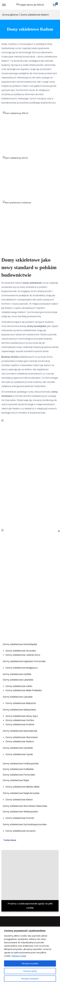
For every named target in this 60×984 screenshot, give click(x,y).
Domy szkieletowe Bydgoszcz (22, 667)
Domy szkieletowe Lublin (19, 686)
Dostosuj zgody (30, 971)
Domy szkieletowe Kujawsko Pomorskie (24, 661)
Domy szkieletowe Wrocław (21, 650)
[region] (30, 955)
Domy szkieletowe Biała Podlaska (24, 690)
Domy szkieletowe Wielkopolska (20, 811)
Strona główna (10, 14)
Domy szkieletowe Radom (20, 741)
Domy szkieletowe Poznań (20, 818)
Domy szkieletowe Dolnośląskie (20, 644)
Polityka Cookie (19, 956)
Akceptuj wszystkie (30, 963)
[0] (54, 5)
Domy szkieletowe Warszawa (22, 737)
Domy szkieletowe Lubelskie (18, 679)
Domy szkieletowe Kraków (20, 724)
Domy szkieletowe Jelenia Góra (23, 655)
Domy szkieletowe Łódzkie (17, 674)
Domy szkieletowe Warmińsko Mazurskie (25, 806)
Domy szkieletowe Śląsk (16, 780)
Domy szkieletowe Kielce (19, 799)
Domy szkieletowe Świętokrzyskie (21, 793)
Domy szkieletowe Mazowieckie (20, 730)
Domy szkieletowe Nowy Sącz (22, 716)
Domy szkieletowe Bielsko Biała (22, 786)
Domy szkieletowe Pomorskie (19, 774)
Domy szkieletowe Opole (19, 754)
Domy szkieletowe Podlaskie (18, 769)
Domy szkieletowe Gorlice (20, 720)
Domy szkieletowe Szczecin (21, 830)
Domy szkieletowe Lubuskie (18, 696)
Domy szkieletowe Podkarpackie (21, 763)
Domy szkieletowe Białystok (21, 703)
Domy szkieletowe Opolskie (18, 748)
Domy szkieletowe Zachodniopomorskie (24, 824)
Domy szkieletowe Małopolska (19, 709)
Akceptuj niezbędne (30, 978)
